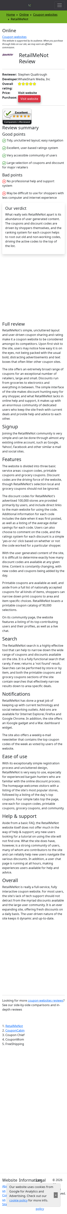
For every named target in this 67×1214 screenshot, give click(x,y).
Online (24, 15)
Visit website (29, 99)
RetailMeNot (14, 1026)
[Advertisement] (33, 289)
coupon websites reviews (45, 1000)
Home (10, 15)
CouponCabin (15, 1030)
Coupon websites (45, 15)
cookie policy (18, 1200)
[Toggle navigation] (59, 5)
